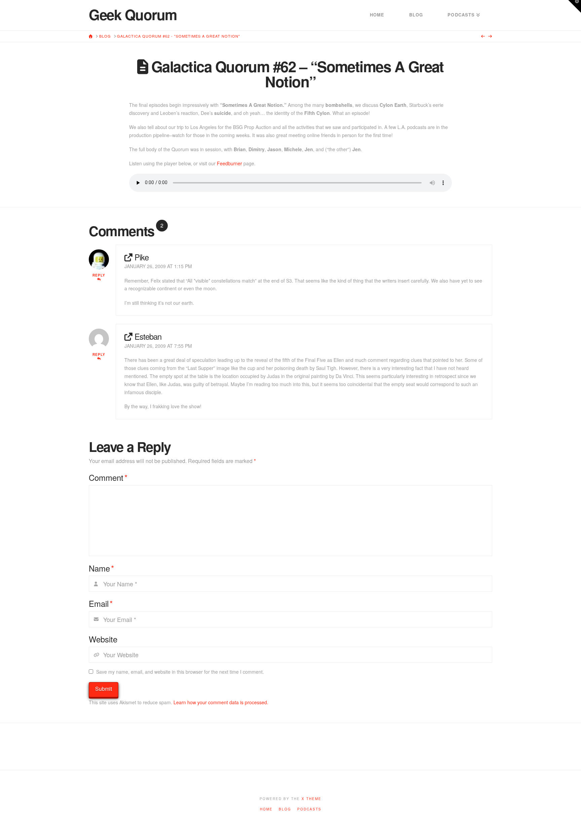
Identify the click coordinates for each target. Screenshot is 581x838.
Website (103, 639)
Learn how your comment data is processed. (220, 702)
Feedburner (229, 163)
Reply (98, 275)
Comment (108, 477)
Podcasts (309, 809)
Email (101, 603)
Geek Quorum (133, 14)
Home (266, 809)
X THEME (311, 798)
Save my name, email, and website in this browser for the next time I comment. (180, 671)
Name (101, 568)
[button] (574, 6)
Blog (285, 809)
